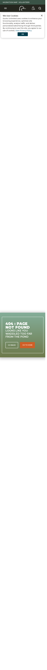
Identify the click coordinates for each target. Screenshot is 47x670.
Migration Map (10, 2)
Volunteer (24, 2)
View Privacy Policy (23, 31)
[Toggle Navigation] (5, 8)
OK (22, 34)
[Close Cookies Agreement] (42, 15)
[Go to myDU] (33, 8)
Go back (12, 345)
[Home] (22, 8)
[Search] (40, 8)
